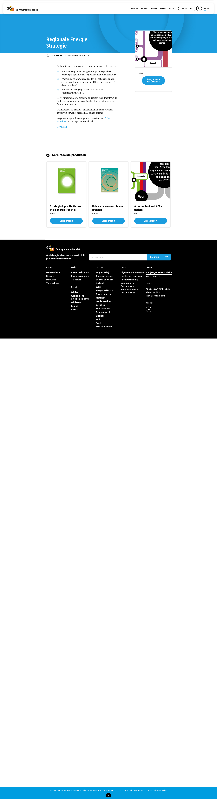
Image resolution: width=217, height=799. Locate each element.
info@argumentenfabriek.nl (159, 272)
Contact (74, 306)
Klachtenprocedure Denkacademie (129, 291)
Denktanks (51, 280)
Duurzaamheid (103, 312)
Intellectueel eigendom (131, 276)
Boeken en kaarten (80, 272)
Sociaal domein (103, 308)
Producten (58, 55)
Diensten (134, 8)
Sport (98, 323)
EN (208, 8)
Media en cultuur (104, 301)
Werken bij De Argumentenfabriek (80, 297)
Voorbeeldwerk (53, 283)
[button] (199, 8)
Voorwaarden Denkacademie (128, 284)
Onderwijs (100, 283)
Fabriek (154, 8)
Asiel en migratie (104, 327)
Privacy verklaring (129, 280)
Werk (98, 287)
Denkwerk (50, 276)
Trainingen (76, 280)
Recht (98, 319)
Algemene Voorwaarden (132, 272)
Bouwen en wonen (104, 280)
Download (62, 126)
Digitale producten (80, 276)
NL (205, 8)
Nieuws (172, 8)
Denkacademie (53, 272)
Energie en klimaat (104, 290)
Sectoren (144, 8)
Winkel (163, 8)
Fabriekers (76, 302)
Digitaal (100, 316)
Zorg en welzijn (103, 272)
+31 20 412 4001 (153, 276)
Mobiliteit (100, 298)
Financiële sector (104, 294)
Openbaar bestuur (104, 276)
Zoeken (184, 8)
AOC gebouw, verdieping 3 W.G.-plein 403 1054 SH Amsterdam (158, 292)
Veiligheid (100, 305)
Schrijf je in (155, 257)
